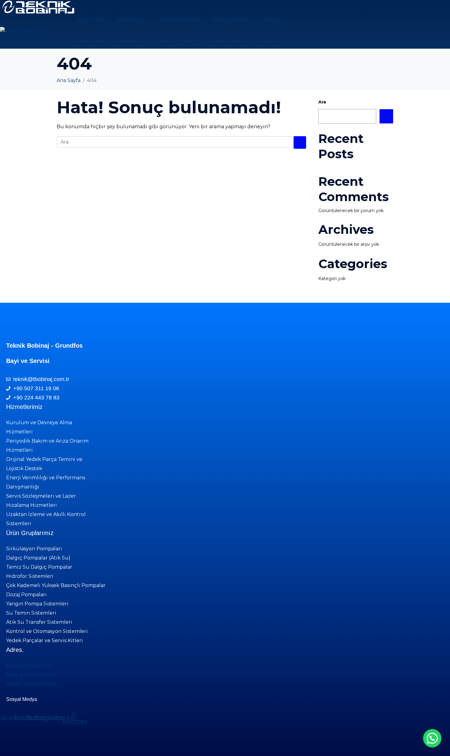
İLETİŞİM (270, 20)
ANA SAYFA (90, 20)
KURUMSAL (131, 20)
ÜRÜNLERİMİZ (229, 20)
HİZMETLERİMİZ (178, 20)
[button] (432, 738)
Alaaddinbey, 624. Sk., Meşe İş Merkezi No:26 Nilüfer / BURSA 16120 (31, 675)
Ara (322, 102)
